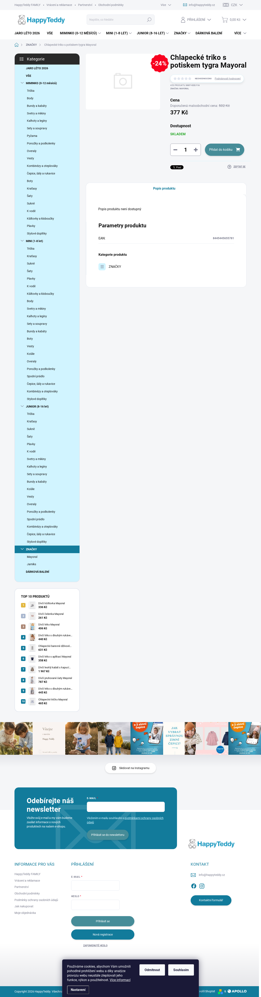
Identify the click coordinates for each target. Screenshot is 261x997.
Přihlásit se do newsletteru (107, 834)
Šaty (30, 196)
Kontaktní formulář (211, 900)
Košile (30, 353)
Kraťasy (32, 188)
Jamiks (31, 564)
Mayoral (32, 556)
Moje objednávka (25, 912)
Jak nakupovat (23, 906)
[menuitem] (28, 33)
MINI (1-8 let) (34, 241)
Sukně (31, 203)
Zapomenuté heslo (95, 945)
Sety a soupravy (37, 128)
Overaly (31, 151)
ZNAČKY (31, 549)
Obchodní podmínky (111, 5)
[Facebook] (194, 885)
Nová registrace (103, 934)
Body (30, 98)
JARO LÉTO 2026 (37, 68)
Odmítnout (152, 970)
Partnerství (85, 5)
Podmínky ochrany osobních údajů (36, 900)
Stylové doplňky (37, 233)
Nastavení (78, 990)
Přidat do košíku (220, 150)
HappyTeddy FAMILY (27, 5)
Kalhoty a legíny (37, 120)
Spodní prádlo (35, 376)
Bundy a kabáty (37, 105)
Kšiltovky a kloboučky (40, 218)
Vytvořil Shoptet (205, 991)
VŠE (28, 75)
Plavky (31, 226)
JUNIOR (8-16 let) (37, 406)
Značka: (179, 88)
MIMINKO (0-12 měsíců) (41, 83)
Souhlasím (181, 970)
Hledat (149, 19)
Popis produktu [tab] (164, 188)
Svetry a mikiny (36, 113)
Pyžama (32, 135)
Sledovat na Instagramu (134, 768)
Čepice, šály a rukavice (41, 173)
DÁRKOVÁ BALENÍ (37, 571)
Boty (30, 181)
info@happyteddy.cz (212, 874)
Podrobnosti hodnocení (228, 78)
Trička (30, 90)
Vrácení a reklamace (59, 5)
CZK (234, 5)
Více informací (120, 980)
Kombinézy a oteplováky (42, 165)
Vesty (30, 158)
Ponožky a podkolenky (41, 143)
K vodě (31, 211)
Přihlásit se (103, 921)
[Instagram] (202, 885)
